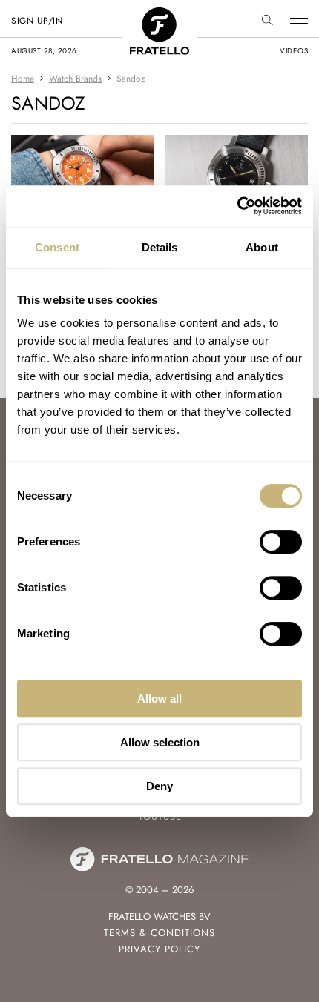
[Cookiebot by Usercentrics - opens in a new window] (237, 206)
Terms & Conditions (159, 933)
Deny (159, 786)
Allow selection (160, 742)
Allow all (159, 698)
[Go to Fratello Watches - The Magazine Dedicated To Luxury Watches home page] (159, 15)
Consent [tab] (57, 247)
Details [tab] (160, 247)
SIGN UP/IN (36, 20)
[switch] (281, 542)
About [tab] (262, 247)
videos (294, 50)
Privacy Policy (159, 949)
